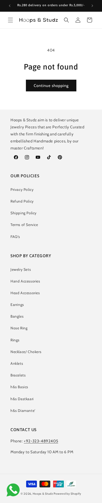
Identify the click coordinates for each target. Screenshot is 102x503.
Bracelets (18, 375)
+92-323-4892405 (41, 441)
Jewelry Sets (20, 269)
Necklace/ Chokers (25, 351)
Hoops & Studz (43, 493)
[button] (10, 20)
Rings (15, 340)
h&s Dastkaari (22, 399)
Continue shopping (51, 85)
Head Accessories (25, 293)
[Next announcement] (92, 5)
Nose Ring (18, 328)
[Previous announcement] (9, 5)
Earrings (17, 304)
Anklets (16, 363)
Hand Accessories (25, 281)
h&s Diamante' (22, 410)
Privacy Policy (21, 189)
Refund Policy (22, 201)
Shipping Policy (23, 213)
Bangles (17, 316)
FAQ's (15, 236)
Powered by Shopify (67, 493)
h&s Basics (19, 387)
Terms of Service (24, 224)
